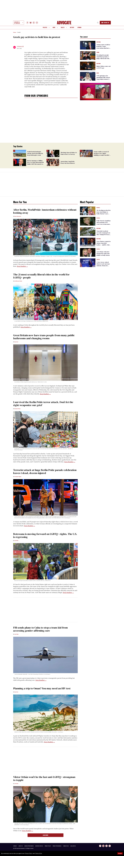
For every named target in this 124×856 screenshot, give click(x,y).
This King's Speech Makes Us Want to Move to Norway (68, 153)
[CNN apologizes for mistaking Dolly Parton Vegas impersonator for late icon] (87, 76)
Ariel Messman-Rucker (18, 281)
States (98, 259)
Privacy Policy (28, 853)
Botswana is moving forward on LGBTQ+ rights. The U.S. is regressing (45, 535)
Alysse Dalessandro (17, 216)
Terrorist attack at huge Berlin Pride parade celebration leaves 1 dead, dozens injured (44, 471)
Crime (98, 52)
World (18, 32)
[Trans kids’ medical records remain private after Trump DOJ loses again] (87, 231)
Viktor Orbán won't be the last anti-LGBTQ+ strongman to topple (44, 778)
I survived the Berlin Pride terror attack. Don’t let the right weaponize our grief (43, 403)
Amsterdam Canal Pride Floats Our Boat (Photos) (67, 162)
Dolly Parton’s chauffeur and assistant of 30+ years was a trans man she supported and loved (104, 224)
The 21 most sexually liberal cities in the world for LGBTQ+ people (41, 276)
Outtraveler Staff (21, 46)
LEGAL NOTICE (73, 846)
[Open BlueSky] (30, 22)
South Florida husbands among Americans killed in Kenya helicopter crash (35, 153)
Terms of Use (38, 853)
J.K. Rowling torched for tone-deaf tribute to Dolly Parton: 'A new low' (104, 212)
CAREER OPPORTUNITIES (29, 846)
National (99, 42)
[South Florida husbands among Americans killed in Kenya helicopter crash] (19, 153)
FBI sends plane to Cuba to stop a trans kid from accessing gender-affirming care (40, 629)
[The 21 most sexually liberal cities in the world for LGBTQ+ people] (45, 301)
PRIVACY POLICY (48, 846)
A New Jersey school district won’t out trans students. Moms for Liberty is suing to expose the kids (103, 265)
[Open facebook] (27, 22)
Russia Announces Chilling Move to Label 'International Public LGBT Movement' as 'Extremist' (35, 163)
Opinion (79, 27)
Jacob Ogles (16, 634)
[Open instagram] (37, 22)
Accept (120, 853)
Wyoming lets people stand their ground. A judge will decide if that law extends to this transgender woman (103, 58)
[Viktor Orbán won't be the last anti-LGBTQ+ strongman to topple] (45, 804)
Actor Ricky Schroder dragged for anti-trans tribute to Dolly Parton (103, 253)
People (98, 207)
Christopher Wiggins (17, 476)
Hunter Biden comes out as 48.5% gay (104, 67)
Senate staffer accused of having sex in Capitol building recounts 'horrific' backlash (101, 154)
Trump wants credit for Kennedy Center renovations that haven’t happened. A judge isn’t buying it (104, 48)
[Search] (98, 22)
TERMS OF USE (66, 846)
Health (62, 27)
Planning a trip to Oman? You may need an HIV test (41, 688)
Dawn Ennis (16, 341)
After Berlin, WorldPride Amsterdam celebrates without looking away (44, 211)
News (54, 27)
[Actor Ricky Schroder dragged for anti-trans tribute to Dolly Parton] (87, 252)
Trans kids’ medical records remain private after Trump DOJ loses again (103, 233)
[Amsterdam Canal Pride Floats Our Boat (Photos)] (52, 162)
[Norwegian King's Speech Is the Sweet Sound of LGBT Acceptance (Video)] (52, 153)
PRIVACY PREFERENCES (57, 846)
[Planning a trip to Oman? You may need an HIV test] (45, 712)
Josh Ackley (16, 540)
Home (14, 32)
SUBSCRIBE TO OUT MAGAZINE (17, 22)
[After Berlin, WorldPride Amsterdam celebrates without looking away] (45, 237)
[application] (95, 91)
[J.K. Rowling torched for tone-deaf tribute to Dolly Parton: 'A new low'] (87, 210)
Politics (45, 27)
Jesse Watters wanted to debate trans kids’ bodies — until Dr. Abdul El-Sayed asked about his (104, 245)
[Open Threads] (34, 22)
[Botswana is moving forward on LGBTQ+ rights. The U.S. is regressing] (45, 561)
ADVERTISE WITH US (39, 846)
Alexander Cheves (17, 408)
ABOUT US (21, 846)
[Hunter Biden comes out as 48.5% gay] (87, 66)
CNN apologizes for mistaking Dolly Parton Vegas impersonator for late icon (103, 78)
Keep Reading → (22, 266)
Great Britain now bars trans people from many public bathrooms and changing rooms (44, 337)
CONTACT (15, 846)
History (72, 27)
